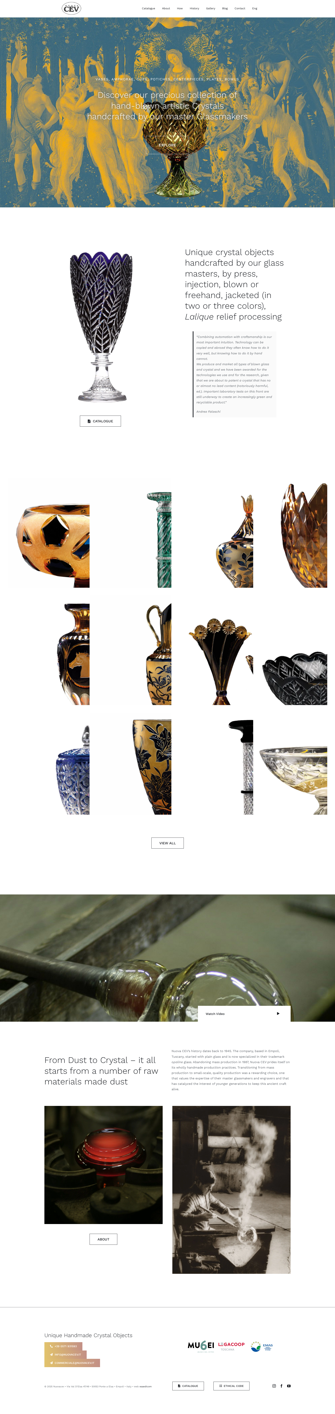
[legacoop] (231, 1344)
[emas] (262, 1341)
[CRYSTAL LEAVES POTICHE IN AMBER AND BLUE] (249, 556)
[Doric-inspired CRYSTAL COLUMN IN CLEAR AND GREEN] (167, 556)
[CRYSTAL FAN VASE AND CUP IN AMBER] (249, 673)
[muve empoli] (201, 1342)
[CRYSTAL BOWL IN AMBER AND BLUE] (86, 556)
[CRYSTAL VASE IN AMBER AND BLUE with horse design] (86, 673)
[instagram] (274, 1386)
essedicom (146, 1386)
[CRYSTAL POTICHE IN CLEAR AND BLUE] (86, 791)
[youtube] (289, 1386)
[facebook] (281, 1386)
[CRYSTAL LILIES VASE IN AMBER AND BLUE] (167, 791)
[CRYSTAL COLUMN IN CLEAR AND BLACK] (249, 791)
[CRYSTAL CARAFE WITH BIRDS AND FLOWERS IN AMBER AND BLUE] (167, 673)
